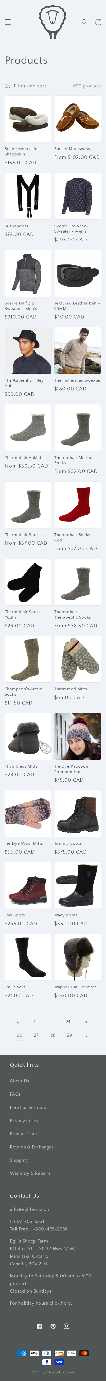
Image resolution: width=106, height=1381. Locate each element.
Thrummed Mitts (70, 689)
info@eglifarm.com (30, 1209)
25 (85, 1022)
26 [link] (19, 1035)
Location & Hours (28, 1107)
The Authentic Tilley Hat (24, 383)
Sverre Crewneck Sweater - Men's (71, 229)
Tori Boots (15, 915)
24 (68, 1022)
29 (69, 1035)
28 (53, 1035)
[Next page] (86, 1035)
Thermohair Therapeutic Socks (72, 614)
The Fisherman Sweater (77, 380)
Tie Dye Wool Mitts (24, 843)
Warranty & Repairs (30, 1173)
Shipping (19, 1160)
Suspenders (16, 226)
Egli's (45, 1372)
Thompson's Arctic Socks (23, 692)
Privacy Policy (24, 1121)
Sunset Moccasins (72, 148)
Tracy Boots (66, 915)
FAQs (15, 1094)
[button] (8, 22)
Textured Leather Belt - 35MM (77, 306)
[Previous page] (18, 1022)
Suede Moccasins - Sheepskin (24, 151)
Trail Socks (15, 987)
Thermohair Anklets (24, 457)
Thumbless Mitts (21, 766)
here (66, 1303)
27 (36, 1035)
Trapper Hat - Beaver (75, 987)
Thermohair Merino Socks (73, 460)
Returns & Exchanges (31, 1147)
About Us (19, 1081)
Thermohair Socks (23, 534)
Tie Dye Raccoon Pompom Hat (71, 769)
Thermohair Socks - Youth (24, 614)
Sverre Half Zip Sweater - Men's (21, 306)
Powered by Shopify (61, 1372)
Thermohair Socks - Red (74, 537)
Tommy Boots (68, 843)
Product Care (23, 1134)
